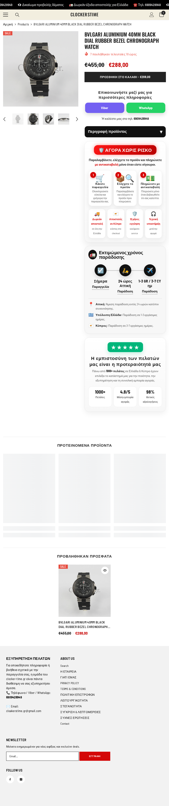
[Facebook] (10, 779)
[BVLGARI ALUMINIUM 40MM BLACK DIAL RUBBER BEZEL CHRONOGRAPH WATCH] (85, 591)
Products (23, 24)
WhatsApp (146, 108)
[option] (40, 69)
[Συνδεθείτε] (151, 14)
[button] (4, 119)
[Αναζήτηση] (17, 14)
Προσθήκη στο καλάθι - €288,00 (125, 77)
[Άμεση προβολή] (105, 570)
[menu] (5, 14)
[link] (29, 528)
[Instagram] (21, 779)
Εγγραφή (95, 756)
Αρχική (8, 24)
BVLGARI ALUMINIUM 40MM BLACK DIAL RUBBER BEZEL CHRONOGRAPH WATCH (83, 624)
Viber (104, 108)
